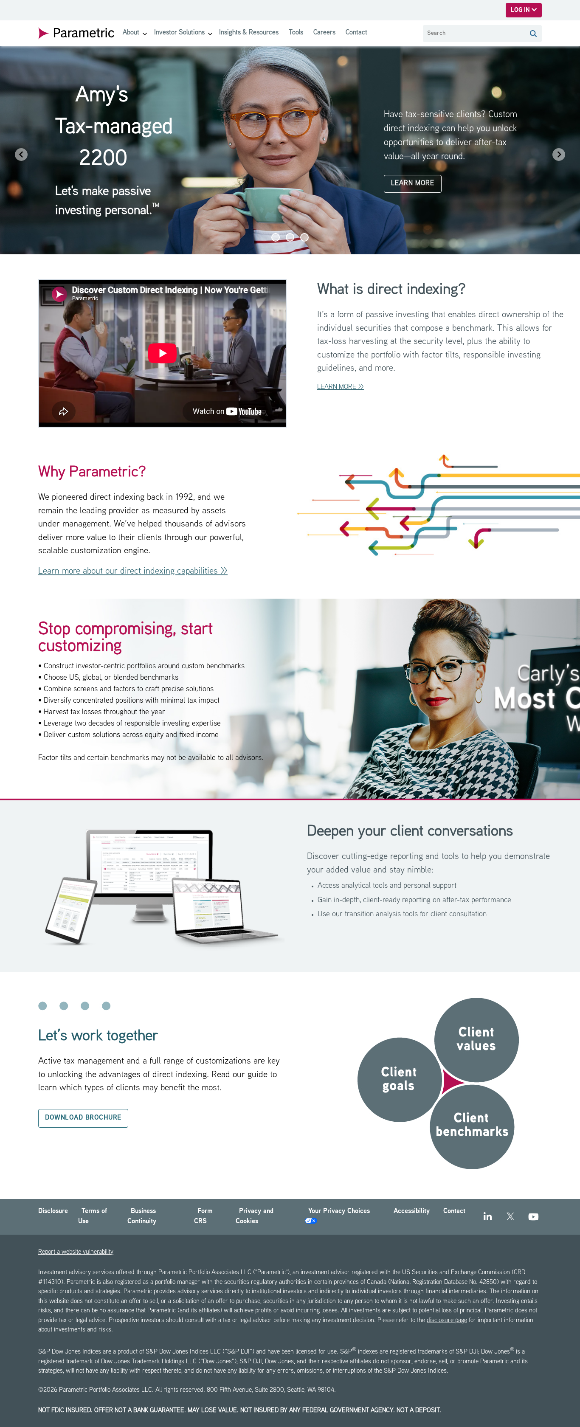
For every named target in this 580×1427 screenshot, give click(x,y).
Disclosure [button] (53, 1211)
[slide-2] (304, 237)
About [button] (131, 33)
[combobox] (474, 33)
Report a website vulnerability (75, 1252)
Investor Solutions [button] (179, 33)
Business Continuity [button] (141, 1216)
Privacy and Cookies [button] (254, 1216)
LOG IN (521, 10)
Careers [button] (324, 33)
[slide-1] (290, 237)
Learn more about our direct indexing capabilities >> (133, 571)
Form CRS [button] (203, 1216)
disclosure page (447, 1320)
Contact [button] (356, 33)
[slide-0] (275, 237)
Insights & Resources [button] (249, 33)
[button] (533, 33)
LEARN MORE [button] (412, 183)
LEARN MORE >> (340, 387)
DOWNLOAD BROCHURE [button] (83, 1118)
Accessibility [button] (412, 1211)
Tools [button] (296, 33)
